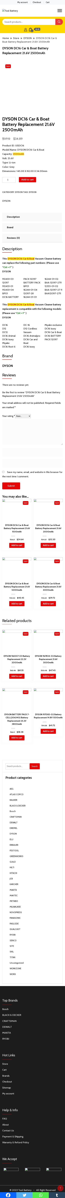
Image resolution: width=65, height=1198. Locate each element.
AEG (11, 788)
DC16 (5, 325)
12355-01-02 (51, 286)
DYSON (19, 192)
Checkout (37, 2)
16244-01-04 (30, 289)
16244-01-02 (51, 279)
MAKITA (13, 890)
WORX (13, 974)
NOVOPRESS (16, 912)
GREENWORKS (16, 856)
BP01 (5, 293)
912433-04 (8, 289)
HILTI (12, 867)
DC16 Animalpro (31, 335)
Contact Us (8, 1130)
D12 (4, 328)
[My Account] (25, 29)
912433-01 (7, 286)
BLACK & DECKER (18, 805)
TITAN (12, 957)
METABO (14, 901)
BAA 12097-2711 (53, 282)
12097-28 (28, 293)
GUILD (13, 861)
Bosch (13, 811)
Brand (10, 227)
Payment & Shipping (12, 1136)
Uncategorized (17, 963)
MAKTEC (14, 895)
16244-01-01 (30, 297)
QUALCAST (15, 929)
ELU (11, 839)
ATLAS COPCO (16, 794)
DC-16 (26, 325)
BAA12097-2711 (53, 293)
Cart (47, 2)
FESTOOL (14, 850)
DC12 (5, 332)
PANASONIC (15, 918)
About (5, 1124)
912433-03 (7, 279)
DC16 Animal (9, 335)
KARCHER (14, 884)
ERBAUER (14, 845)
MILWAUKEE (15, 906)
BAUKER (13, 800)
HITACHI (13, 873)
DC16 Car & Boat (53, 332)
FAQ (4, 1118)
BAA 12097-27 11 (53, 289)
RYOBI (13, 934)
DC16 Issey (50, 328)
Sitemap (6, 1087)
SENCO (13, 940)
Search (35, 766)
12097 (5, 282)
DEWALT (14, 822)
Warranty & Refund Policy (15, 1142)
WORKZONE (15, 968)
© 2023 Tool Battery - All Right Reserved (32, 1190)
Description (13, 216)
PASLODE (14, 923)
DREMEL (13, 828)
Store (5, 1063)
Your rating (8, 416)
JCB (11, 878)
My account (22, 2)
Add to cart (27, 179)
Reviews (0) (13, 237)
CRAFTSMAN (16, 816)
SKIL (12, 951)
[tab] (32, 217)
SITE (12, 946)
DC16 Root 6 (8, 346)
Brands (6, 1075)
